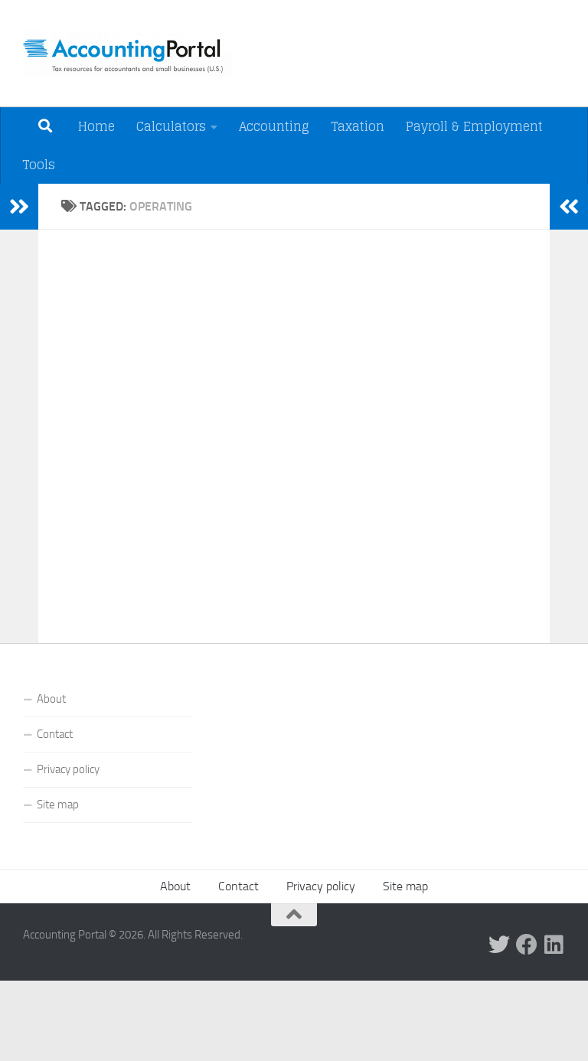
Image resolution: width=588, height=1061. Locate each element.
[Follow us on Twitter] (499, 944)
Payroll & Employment (474, 126)
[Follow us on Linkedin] (554, 944)
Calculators (171, 126)
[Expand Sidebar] (19, 207)
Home (96, 126)
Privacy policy (68, 769)
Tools (38, 164)
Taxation (357, 126)
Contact (55, 734)
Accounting (274, 126)
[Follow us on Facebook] (526, 944)
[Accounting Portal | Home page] (128, 54)
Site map (58, 804)
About (51, 699)
